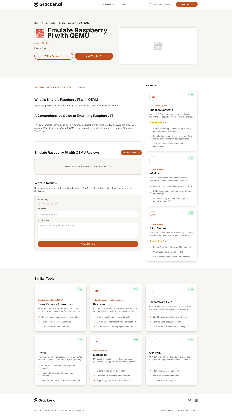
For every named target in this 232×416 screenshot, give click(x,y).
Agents (194, 410)
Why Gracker (108, 4)
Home (36, 23)
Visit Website (92, 56)
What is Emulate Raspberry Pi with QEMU (53, 87)
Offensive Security (100, 351)
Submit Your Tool (186, 4)
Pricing (122, 4)
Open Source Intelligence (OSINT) (50, 300)
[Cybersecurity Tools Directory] (56, 4)
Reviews (81, 87)
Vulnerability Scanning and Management (108, 300)
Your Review (43, 220)
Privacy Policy (167, 410)
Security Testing (49, 23)
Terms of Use (182, 410)
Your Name (43, 209)
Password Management (158, 106)
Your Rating (43, 199)
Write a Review (51, 56)
